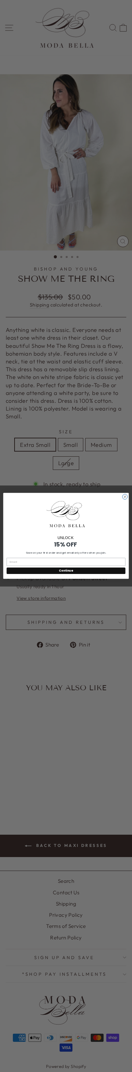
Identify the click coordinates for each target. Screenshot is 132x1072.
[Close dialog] (124, 496)
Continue (66, 571)
